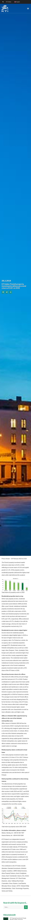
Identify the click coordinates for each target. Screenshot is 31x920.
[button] (3, 2)
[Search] (26, 907)
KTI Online (8, 1)
